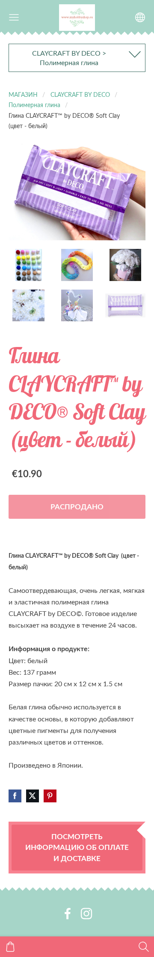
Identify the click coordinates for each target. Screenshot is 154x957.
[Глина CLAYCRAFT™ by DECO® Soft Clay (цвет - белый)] (28, 265)
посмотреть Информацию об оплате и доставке (77, 847)
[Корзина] (10, 946)
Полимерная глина (34, 104)
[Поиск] (143, 946)
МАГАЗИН (23, 94)
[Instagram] (86, 913)
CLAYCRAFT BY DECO (80, 94)
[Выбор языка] (140, 17)
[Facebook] (67, 913)
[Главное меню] (14, 17)
